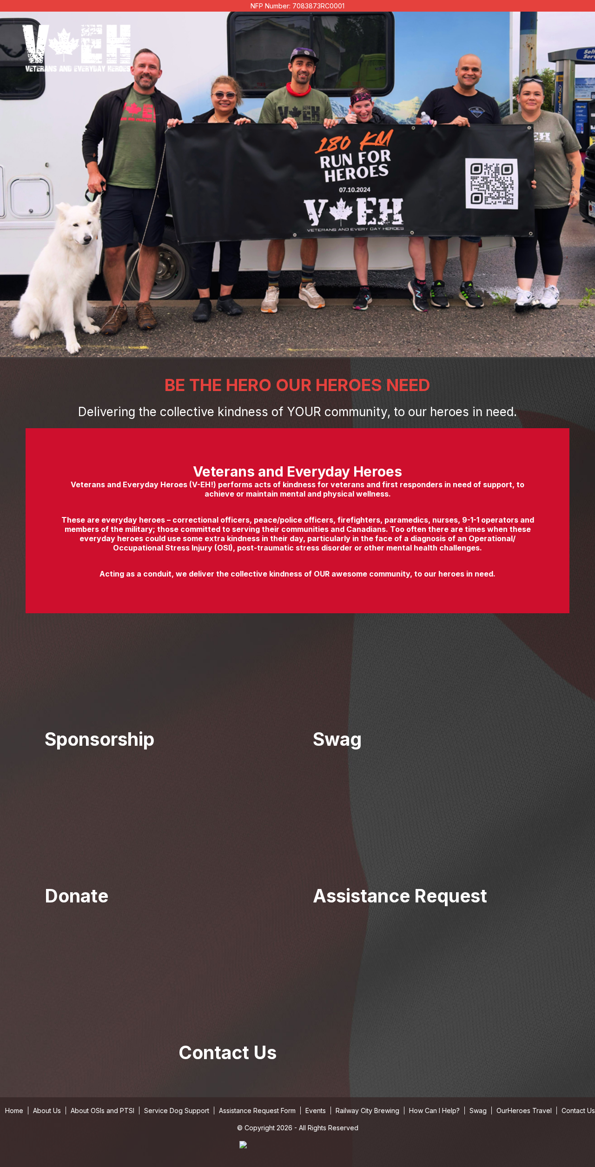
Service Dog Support (176, 1110)
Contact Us (578, 1110)
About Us (47, 1110)
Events (315, 1110)
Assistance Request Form (257, 1110)
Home (14, 1110)
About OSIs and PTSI (102, 1110)
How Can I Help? (434, 1110)
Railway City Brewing (367, 1110)
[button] (163, 696)
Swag (478, 1110)
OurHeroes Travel (524, 1110)
